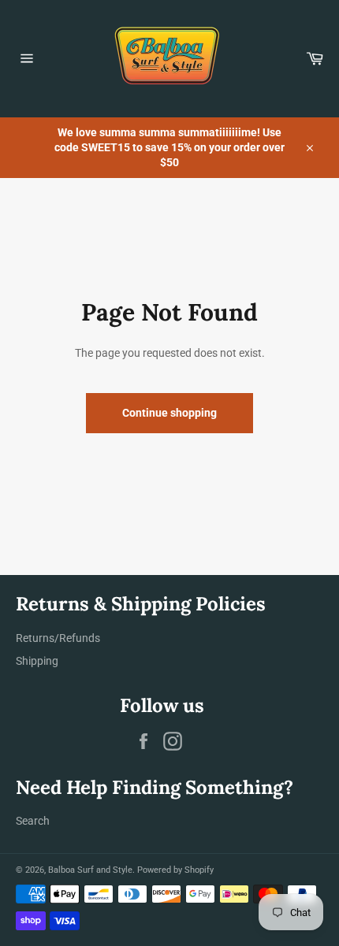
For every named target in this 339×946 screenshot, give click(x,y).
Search (33, 820)
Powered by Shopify (175, 870)
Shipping (37, 661)
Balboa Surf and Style (90, 870)
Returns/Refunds (58, 638)
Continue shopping (169, 412)
